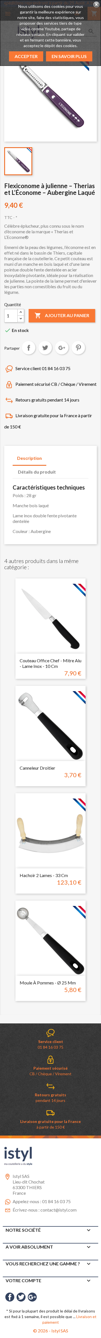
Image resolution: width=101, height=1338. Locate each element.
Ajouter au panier (62, 315)
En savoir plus (69, 56)
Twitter (21, 1297)
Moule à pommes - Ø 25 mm (48, 982)
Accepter (26, 56)
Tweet (45, 347)
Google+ (61, 347)
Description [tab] (29, 458)
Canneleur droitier (37, 767)
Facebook (9, 1297)
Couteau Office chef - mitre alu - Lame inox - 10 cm (50, 663)
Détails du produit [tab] (37, 471)
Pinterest (78, 347)
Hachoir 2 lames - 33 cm (44, 875)
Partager (28, 347)
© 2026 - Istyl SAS (50, 1330)
